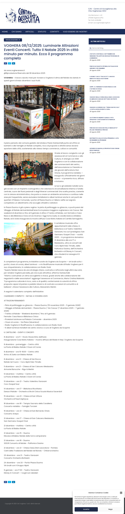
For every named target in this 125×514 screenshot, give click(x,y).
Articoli (29, 32)
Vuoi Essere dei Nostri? (75, 32)
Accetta (86, 509)
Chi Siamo (16, 32)
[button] (121, 493)
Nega (110, 509)
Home (5, 32)
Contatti (54, 32)
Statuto (42, 32)
